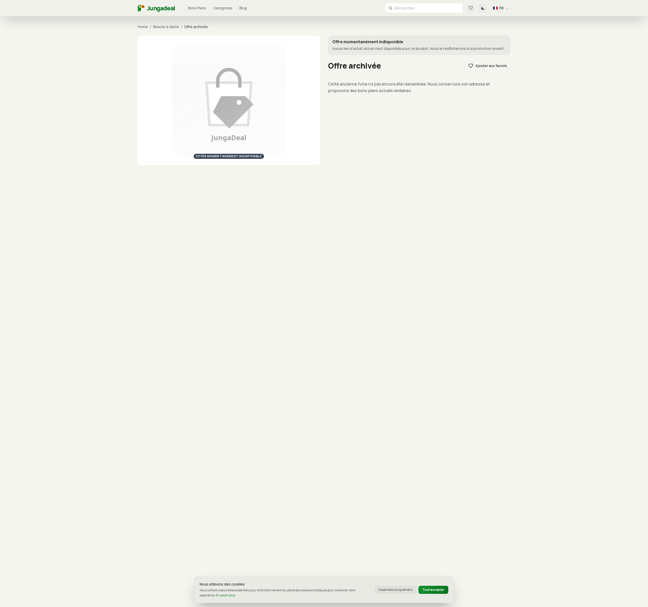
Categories (222, 8)
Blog (243, 8)
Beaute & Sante (166, 26)
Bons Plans (197, 8)
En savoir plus (225, 595)
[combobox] (427, 8)
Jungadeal (161, 8)
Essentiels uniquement (395, 590)
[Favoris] (471, 8)
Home (143, 26)
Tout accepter (433, 590)
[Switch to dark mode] (483, 8)
